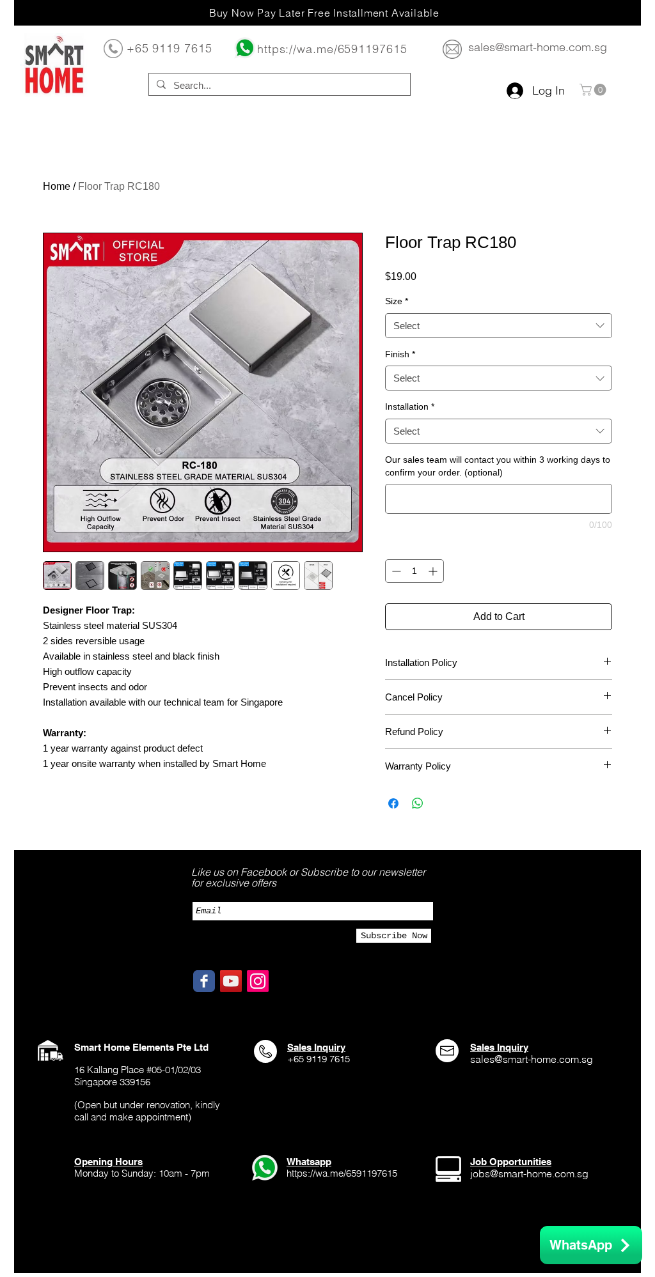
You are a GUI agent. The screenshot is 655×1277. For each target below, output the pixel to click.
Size (396, 301)
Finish (400, 354)
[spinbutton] (414, 571)
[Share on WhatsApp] (417, 803)
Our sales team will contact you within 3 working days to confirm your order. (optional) (497, 465)
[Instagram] (258, 981)
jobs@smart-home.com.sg (529, 1173)
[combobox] (498, 325)
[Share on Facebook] (393, 803)
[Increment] (434, 571)
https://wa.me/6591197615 (332, 49)
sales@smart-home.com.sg (537, 47)
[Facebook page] (204, 981)
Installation (409, 406)
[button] (594, 90)
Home (56, 186)
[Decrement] (395, 571)
